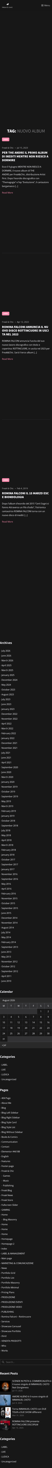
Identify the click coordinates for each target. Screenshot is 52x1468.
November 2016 (9, 874)
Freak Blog (6, 1190)
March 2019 (7, 806)
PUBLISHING (7, 1311)
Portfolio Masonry (10, 1282)
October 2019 (8, 791)
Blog (3, 1107)
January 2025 (7, 675)
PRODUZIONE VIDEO (11, 1306)
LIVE (3, 1069)
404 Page (6, 1098)
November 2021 (9, 747)
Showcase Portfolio (11, 1331)
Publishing (8, 1185)
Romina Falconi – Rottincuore (16, 1316)
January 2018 (7, 854)
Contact (5, 1146)
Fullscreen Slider (9, 1204)
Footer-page (7, 1166)
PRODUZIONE (8, 1297)
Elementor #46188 (10, 1151)
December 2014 (9, 917)
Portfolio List (7, 1277)
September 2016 (9, 879)
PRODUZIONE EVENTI (12, 1302)
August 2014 (7, 927)
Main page (6, 1258)
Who (3, 1345)
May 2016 (6, 883)
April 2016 (6, 888)
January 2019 (7, 815)
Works (4, 1350)
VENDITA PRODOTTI (11, 1340)
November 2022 (9, 718)
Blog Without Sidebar (12, 1132)
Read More (7, 192)
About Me (6, 1102)
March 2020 (7, 777)
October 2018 (8, 820)
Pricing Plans (7, 1292)
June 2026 (6, 655)
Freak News (7, 1195)
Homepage (7, 1238)
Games (6, 1175)
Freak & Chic (7, 1170)
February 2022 (8, 733)
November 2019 (9, 786)
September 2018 (9, 825)
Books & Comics (9, 1136)
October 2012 (8, 966)
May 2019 (6, 801)
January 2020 (7, 781)
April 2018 (6, 840)
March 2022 (7, 728)
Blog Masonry (10, 1219)
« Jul (4, 1045)
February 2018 (8, 849)
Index (4, 1248)
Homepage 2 (7, 1243)
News (4, 1268)
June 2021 (6, 757)
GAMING (5, 1209)
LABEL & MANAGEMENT (13, 1253)
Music (6, 1180)
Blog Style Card (9, 1122)
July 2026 (5, 650)
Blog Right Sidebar (10, 1117)
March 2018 (7, 845)
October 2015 (8, 903)
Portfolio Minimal (10, 1287)
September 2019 (9, 796)
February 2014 (8, 942)
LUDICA (5, 1074)
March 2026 (7, 660)
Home (4, 1214)
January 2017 (7, 869)
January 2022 (7, 738)
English (5, 1156)
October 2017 (8, 859)
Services (5, 1321)
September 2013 (9, 947)
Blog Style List (8, 1127)
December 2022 (9, 713)
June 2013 (6, 951)
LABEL (5, 139)
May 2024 (6, 684)
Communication (9, 1141)
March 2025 (7, 670)
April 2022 (6, 723)
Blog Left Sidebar (9, 1112)
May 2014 (6, 937)
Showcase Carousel (11, 1326)
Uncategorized (8, 1079)
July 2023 (5, 699)
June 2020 (6, 772)
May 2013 (6, 956)
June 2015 (6, 913)
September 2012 (9, 971)
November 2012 (9, 961)
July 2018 (5, 830)
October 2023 (8, 689)
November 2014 (9, 922)
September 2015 (9, 908)
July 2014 (5, 932)
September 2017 (9, 864)
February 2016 (8, 893)
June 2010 (6, 981)
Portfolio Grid (8, 1272)
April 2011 (6, 976)
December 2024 (9, 679)
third (3, 1336)
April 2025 (6, 665)
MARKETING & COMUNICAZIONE (17, 1263)
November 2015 (9, 898)
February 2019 (8, 811)
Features (5, 1161)
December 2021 (9, 743)
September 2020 (9, 767)
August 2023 (7, 694)
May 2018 (6, 835)
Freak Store (7, 1200)
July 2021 (5, 752)
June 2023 (6, 704)
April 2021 (6, 762)
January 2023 (7, 709)
